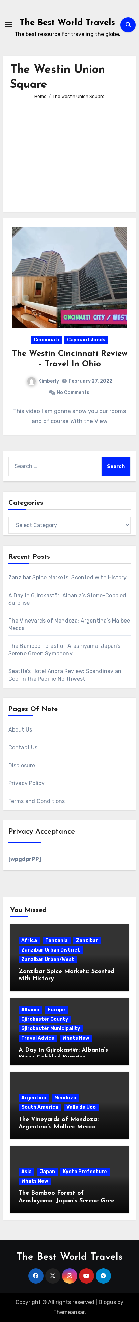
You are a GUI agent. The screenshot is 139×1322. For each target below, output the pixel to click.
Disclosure (21, 765)
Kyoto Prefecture (85, 1172)
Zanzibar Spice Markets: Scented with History (67, 577)
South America (39, 1107)
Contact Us (23, 747)
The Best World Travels (67, 22)
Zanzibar (87, 940)
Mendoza (65, 1098)
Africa (29, 940)
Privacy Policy (26, 783)
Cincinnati (46, 340)
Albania (30, 1010)
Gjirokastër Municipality (50, 1028)
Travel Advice (37, 1038)
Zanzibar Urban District (50, 950)
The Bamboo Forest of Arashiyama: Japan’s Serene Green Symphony (68, 1200)
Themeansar (69, 1312)
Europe (56, 1010)
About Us (20, 729)
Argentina (33, 1098)
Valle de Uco (81, 1107)
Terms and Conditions (36, 801)
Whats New (75, 1038)
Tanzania (56, 940)
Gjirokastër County (44, 1019)
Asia (26, 1172)
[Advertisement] (70, 151)
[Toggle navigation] (8, 25)
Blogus (107, 1302)
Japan (47, 1172)
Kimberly (48, 381)
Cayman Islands (86, 340)
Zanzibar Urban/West (47, 959)
